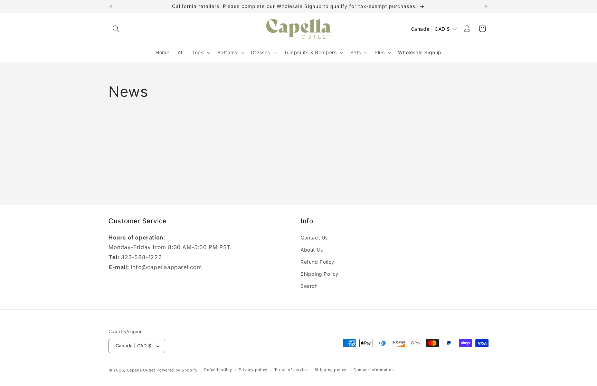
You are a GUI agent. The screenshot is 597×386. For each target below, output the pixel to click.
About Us (312, 249)
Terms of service (291, 369)
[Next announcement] (486, 6)
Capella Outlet (141, 370)
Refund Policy (317, 262)
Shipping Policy (320, 274)
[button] (116, 28)
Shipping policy (331, 369)
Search (309, 286)
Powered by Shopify (177, 370)
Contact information (373, 369)
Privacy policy (253, 369)
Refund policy (218, 369)
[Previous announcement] (111, 6)
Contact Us (314, 237)
